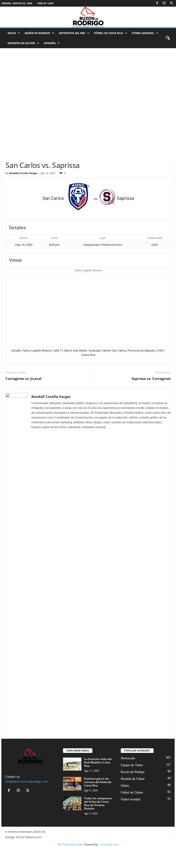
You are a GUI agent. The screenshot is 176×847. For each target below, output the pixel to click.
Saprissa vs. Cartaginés (151, 378)
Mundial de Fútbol (132, 779)
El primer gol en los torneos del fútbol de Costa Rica (97, 782)
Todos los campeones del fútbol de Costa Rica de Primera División (98, 803)
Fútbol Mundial (143, 33)
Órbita (125, 785)
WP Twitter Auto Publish (71, 844)
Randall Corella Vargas (23, 173)
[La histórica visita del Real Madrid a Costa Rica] (72, 764)
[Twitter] (171, 3)
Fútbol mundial (130, 799)
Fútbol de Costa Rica (108, 33)
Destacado (128, 758)
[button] (168, 38)
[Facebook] (157, 3)
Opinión (49, 43)
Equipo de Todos (132, 765)
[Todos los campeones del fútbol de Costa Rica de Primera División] (72, 803)
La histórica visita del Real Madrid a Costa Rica (98, 762)
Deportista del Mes (72, 33)
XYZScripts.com (109, 844)
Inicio (12, 33)
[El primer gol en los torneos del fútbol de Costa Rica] (72, 784)
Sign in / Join (45, 3)
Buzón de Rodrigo (37, 33)
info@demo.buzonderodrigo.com (26, 781)
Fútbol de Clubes (132, 792)
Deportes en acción (21, 43)
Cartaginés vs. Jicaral (23, 378)
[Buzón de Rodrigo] (88, 17)
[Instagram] (164, 3)
